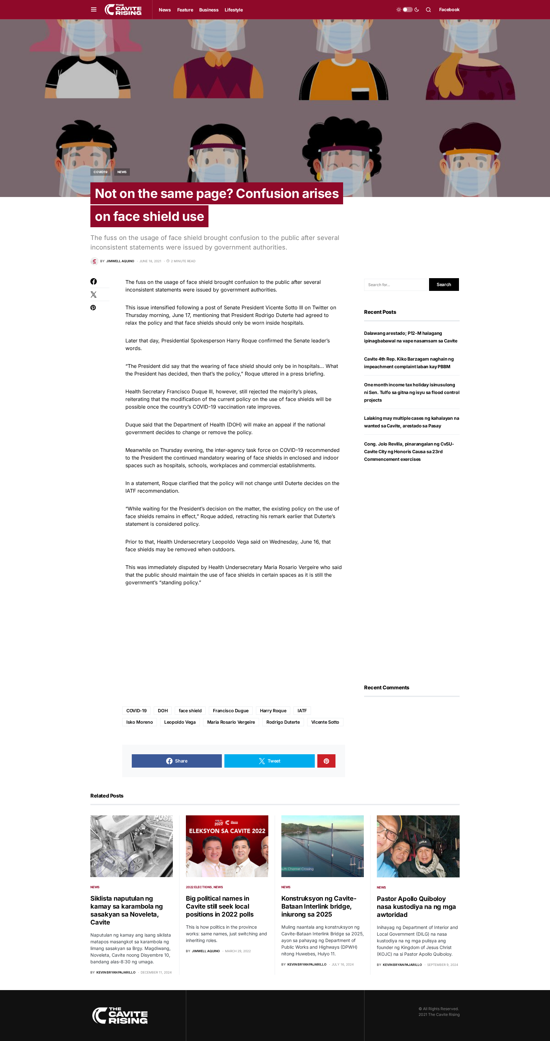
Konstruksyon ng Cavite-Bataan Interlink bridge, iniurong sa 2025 (318, 906)
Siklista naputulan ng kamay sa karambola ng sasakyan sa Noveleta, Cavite (126, 910)
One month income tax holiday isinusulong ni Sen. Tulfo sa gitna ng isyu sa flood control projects (412, 392)
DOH (162, 710)
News (122, 172)
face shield (190, 710)
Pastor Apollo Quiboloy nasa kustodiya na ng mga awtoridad (416, 906)
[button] (93, 9)
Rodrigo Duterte (283, 722)
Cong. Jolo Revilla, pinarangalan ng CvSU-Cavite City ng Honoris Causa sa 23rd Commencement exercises (409, 451)
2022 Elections (199, 887)
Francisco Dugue (231, 710)
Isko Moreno (139, 722)
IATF (302, 710)
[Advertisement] (233, 646)
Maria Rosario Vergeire (231, 722)
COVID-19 (136, 710)
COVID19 (100, 172)
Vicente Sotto (325, 722)
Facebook (449, 9)
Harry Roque (273, 710)
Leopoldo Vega (179, 722)
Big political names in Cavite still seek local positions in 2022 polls (219, 906)
